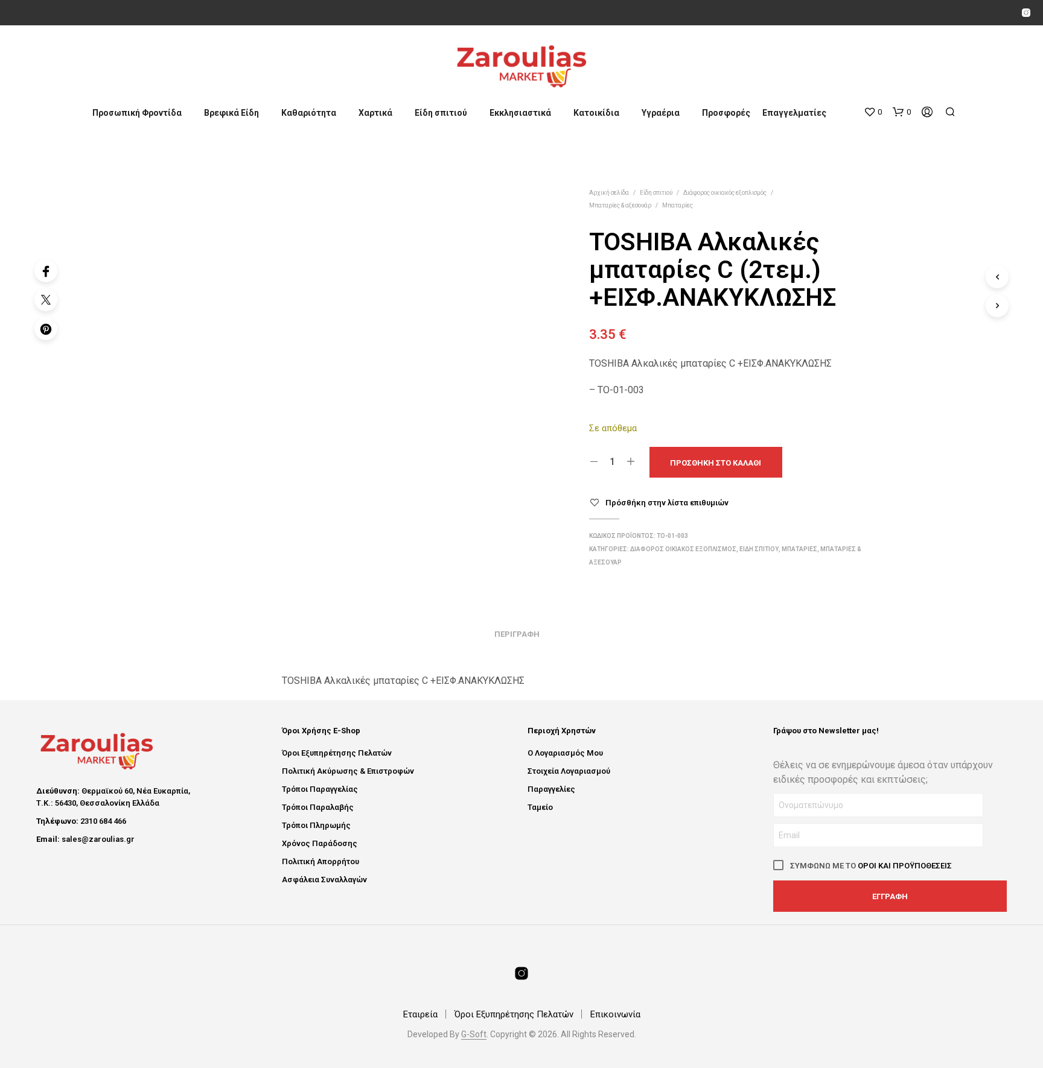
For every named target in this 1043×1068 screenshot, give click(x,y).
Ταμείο (540, 807)
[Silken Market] (1026, 12)
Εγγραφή (890, 896)
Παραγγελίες (551, 789)
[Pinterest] (45, 328)
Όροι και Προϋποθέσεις (905, 865)
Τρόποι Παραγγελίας (320, 789)
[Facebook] (45, 270)
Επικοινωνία (615, 1014)
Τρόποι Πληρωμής (316, 825)
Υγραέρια (661, 113)
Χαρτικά (375, 113)
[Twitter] (45, 299)
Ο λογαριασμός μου (565, 752)
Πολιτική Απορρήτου (320, 861)
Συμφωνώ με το (870, 865)
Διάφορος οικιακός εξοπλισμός (725, 192)
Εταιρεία (420, 1014)
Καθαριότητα (308, 113)
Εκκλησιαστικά (520, 113)
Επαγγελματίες (794, 113)
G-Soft (473, 1034)
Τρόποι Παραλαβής (318, 807)
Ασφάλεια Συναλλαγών (324, 879)
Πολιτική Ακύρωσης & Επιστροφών (348, 771)
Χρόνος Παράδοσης (319, 843)
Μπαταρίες (677, 205)
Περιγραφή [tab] (517, 634)
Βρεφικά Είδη (231, 113)
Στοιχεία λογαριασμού (569, 771)
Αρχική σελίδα (609, 192)
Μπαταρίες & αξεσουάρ (620, 205)
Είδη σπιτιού (441, 113)
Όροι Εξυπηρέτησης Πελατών (337, 752)
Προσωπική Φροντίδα (137, 113)
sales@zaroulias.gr (98, 839)
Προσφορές (726, 113)
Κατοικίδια (596, 113)
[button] (873, 112)
